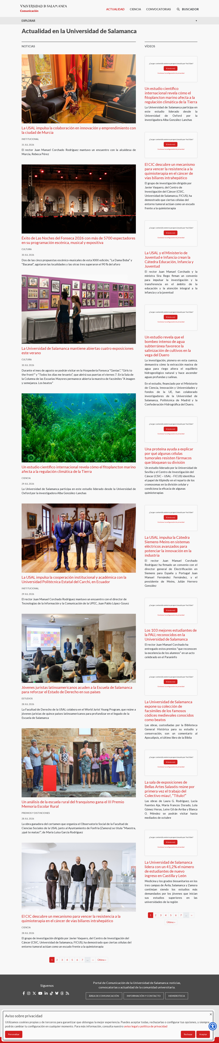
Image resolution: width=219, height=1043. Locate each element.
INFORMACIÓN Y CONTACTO (144, 995)
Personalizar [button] (13, 1034)
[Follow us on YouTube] (40, 993)
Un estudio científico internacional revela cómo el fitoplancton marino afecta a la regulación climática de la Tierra (79, 469)
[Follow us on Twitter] (34, 993)
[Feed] (67, 993)
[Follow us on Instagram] (28, 993)
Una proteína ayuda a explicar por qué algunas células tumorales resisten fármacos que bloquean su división (169, 455)
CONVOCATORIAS (158, 9)
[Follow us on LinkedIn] (46, 993)
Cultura (27, 249)
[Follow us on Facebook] (24, 993)
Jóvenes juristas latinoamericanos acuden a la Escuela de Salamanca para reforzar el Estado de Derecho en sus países (77, 689)
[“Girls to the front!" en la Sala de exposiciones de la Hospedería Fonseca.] (79, 308)
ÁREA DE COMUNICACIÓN (104, 995)
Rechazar (188, 1034)
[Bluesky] (56, 993)
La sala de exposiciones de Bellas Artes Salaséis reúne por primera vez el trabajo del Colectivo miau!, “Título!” (170, 789)
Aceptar (203, 1034)
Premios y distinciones (36, 813)
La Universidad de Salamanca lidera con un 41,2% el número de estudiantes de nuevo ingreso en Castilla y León (169, 869)
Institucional (30, 139)
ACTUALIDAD (115, 9)
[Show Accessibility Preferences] (213, 1026)
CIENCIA (135, 9)
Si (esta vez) (170, 68)
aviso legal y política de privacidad (145, 1026)
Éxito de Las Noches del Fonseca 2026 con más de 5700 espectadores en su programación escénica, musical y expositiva (78, 240)
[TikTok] (51, 993)
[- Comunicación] (44, 8)
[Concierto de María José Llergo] (79, 198)
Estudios (27, 698)
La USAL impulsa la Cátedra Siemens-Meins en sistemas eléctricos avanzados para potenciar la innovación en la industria (168, 546)
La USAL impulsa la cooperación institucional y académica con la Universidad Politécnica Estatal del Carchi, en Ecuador (74, 579)
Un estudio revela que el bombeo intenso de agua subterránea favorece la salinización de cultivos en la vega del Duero (168, 346)
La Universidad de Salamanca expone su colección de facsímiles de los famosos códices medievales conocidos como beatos (169, 711)
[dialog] (108, 1025)
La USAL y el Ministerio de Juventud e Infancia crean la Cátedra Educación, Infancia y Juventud (169, 259)
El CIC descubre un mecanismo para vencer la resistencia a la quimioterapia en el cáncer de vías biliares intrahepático (71, 918)
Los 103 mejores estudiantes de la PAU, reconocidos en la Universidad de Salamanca (171, 634)
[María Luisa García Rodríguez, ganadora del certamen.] (79, 762)
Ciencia (26, 478)
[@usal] (62, 993)
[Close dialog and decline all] (211, 1013)
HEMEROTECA (176, 995)
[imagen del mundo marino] (79, 427)
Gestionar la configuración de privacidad (171, 73)
